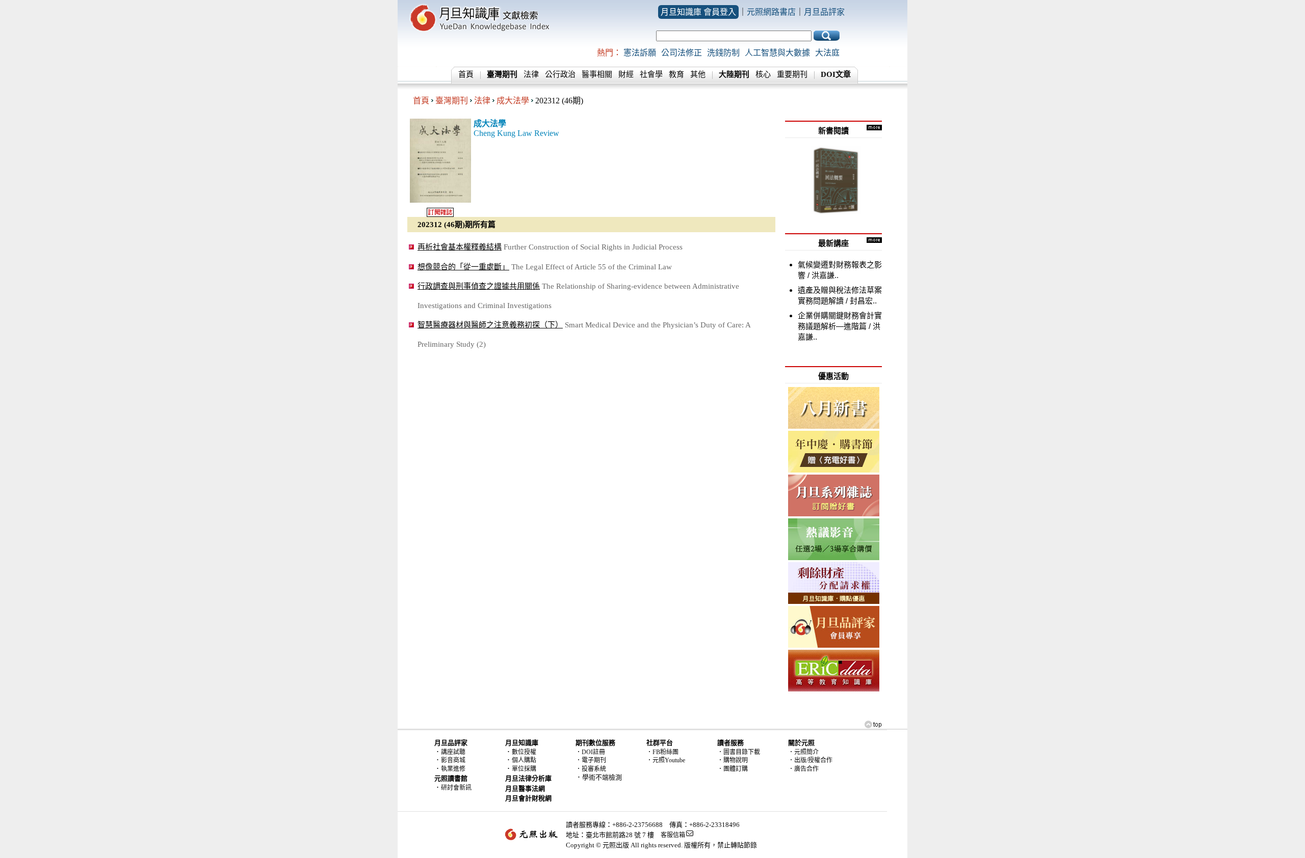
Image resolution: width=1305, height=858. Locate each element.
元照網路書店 (771, 12)
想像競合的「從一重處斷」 (463, 266)
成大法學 (513, 100)
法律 (531, 74)
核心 (763, 74)
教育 (676, 74)
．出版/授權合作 (810, 760)
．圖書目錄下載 (738, 752)
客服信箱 (673, 835)
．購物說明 (732, 760)
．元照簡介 (803, 752)
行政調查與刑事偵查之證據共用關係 (478, 286)
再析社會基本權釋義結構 (459, 246)
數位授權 (524, 752)
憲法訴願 (639, 52)
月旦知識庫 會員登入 (698, 12)
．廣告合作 (803, 768)
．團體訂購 (732, 768)
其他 (698, 74)
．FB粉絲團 (662, 752)
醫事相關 (597, 74)
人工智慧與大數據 (777, 52)
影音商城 (453, 760)
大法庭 (827, 52)
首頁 (466, 74)
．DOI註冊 (590, 752)
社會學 (651, 74)
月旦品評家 (824, 12)
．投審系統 (591, 768)
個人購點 (524, 760)
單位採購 (524, 768)
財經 (626, 74)
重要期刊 (792, 74)
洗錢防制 (723, 52)
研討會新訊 (456, 787)
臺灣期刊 (451, 100)
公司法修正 (681, 52)
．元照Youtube (665, 760)
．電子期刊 (591, 760)
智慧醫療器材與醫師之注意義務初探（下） (490, 324)
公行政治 (560, 74)
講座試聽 (453, 752)
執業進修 (453, 768)
